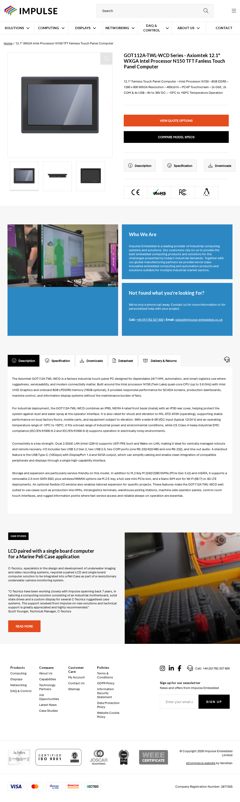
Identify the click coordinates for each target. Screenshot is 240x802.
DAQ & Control (151, 27)
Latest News (48, 705)
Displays (82, 28)
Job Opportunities (49, 697)
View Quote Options (176, 121)
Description (143, 166)
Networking (117, 28)
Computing (48, 28)
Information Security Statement (105, 693)
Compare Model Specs (176, 137)
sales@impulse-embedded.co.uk (199, 320)
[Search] (205, 10)
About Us (185, 28)
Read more (24, 626)
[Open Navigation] (234, 10)
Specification (183, 166)
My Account (76, 677)
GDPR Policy (105, 683)
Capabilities (47, 679)
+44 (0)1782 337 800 (149, 320)
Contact (224, 28)
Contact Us (76, 683)
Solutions (14, 28)
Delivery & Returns (164, 361)
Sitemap (74, 689)
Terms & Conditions (105, 675)
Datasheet (125, 361)
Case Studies (48, 711)
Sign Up (214, 702)
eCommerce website (200, 763)
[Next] (108, 105)
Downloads (223, 166)
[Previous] (11, 105)
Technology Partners (47, 687)
